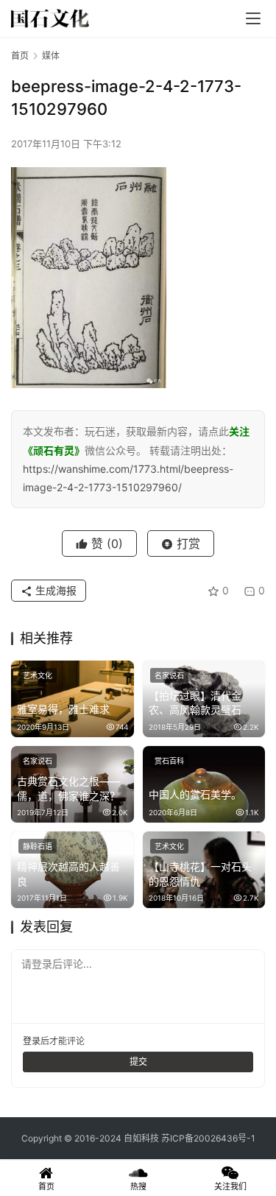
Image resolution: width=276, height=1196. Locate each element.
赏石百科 (169, 760)
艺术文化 (37, 675)
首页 (20, 55)
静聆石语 (37, 846)
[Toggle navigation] (253, 18)
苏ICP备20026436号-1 (208, 1138)
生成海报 (54, 590)
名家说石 (169, 675)
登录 (31, 1040)
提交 (138, 1061)
